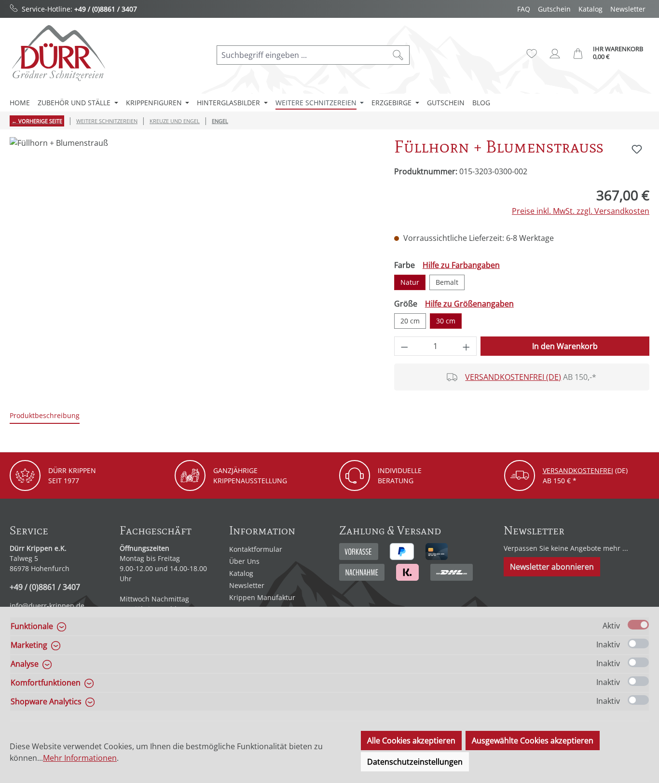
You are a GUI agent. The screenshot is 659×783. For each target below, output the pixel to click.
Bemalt (447, 282)
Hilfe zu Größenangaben (469, 303)
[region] (192, 241)
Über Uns (244, 561)
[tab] (45, 416)
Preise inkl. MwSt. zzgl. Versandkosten (580, 211)
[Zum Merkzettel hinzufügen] (637, 149)
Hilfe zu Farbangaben (461, 265)
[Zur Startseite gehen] (58, 53)
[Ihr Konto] (554, 53)
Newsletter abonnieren (552, 566)
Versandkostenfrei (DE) (513, 377)
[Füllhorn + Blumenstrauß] (192, 241)
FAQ (523, 9)
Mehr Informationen (80, 758)
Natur (409, 282)
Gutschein (554, 9)
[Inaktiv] (638, 643)
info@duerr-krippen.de (47, 605)
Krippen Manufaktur (262, 597)
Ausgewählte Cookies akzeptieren (532, 740)
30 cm (445, 320)
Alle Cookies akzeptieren (411, 740)
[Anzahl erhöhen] (466, 346)
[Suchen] (398, 55)
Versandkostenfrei (578, 470)
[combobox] (302, 55)
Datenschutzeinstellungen (415, 761)
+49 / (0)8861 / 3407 (105, 9)
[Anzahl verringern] (404, 346)
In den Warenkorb (565, 346)
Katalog (590, 9)
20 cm (410, 320)
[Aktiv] (638, 624)
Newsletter (627, 9)
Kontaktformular (255, 549)
